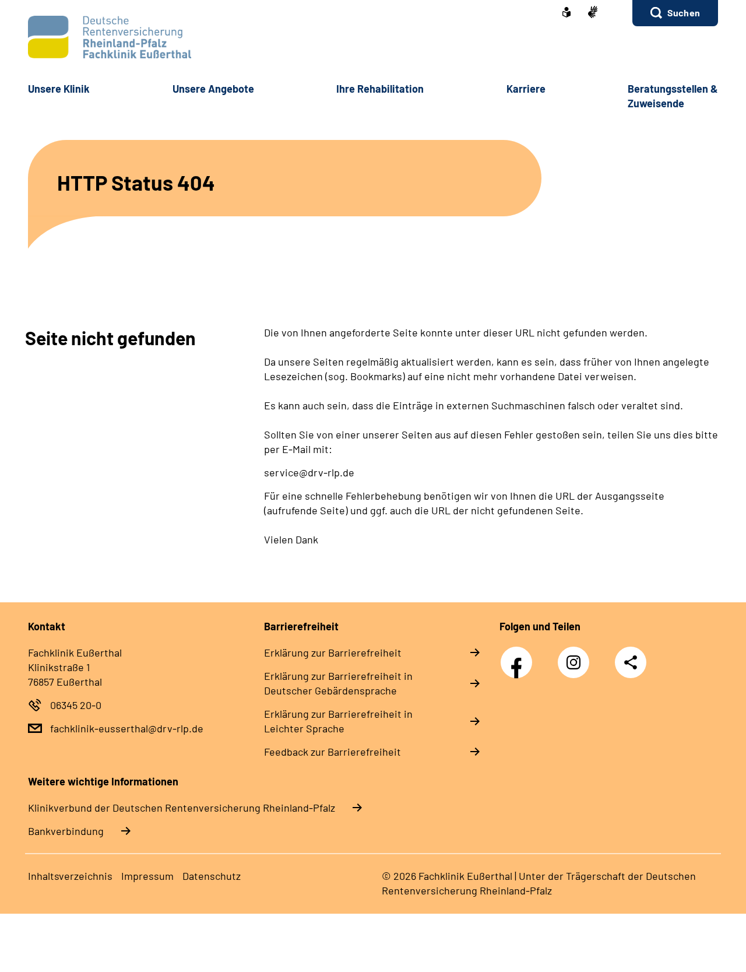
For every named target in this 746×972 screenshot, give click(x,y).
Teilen (630, 662)
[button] (675, 13)
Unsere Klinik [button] (59, 88)
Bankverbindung (66, 830)
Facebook (519, 656)
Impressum (147, 875)
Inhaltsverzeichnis (70, 875)
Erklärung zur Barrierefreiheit (333, 652)
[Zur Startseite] (373, 37)
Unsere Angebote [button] (213, 88)
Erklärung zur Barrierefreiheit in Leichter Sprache (338, 721)
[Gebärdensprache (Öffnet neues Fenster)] (592, 13)
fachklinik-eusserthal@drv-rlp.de (126, 728)
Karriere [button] (526, 88)
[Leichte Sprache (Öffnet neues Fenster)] (566, 13)
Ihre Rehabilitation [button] (380, 88)
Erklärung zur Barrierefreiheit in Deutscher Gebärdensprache (338, 683)
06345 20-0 (75, 705)
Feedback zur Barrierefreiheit (332, 751)
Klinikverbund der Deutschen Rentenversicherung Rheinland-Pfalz (181, 807)
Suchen (683, 12)
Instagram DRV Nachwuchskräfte (576, 665)
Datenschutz (211, 875)
